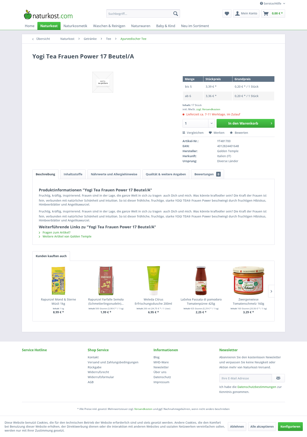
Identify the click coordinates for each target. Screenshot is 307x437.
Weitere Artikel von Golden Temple (66, 236)
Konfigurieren (290, 426)
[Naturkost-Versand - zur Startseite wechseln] (48, 14)
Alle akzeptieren (262, 426)
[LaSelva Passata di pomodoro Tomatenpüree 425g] (201, 280)
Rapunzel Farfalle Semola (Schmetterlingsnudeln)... (106, 301)
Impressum (161, 382)
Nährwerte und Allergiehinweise (114, 174)
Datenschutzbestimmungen (256, 387)
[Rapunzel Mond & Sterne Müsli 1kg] (58, 280)
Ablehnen (237, 426)
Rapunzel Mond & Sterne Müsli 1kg (58, 301)
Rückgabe (94, 367)
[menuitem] (143, 13)
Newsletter (161, 367)
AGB (91, 382)
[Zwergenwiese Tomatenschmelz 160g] (248, 280)
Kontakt (93, 357)
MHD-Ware (161, 362)
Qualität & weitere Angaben (166, 174)
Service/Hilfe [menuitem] (272, 3)
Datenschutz (162, 377)
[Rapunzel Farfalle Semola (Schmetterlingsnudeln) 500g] (106, 280)
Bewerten (241, 133)
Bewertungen (206, 174)
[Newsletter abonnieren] (278, 378)
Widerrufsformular (101, 377)
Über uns (160, 372)
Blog (157, 357)
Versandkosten (143, 409)
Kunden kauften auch (51, 256)
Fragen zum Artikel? (56, 232)
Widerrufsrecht (98, 372)
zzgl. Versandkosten (208, 109)
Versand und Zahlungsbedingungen (113, 362)
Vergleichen (195, 133)
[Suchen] (175, 13)
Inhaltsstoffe (73, 174)
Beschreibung (45, 174)
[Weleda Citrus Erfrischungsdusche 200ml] (153, 280)
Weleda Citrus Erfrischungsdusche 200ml (153, 301)
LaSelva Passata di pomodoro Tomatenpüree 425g (201, 301)
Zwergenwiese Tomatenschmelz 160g (248, 301)
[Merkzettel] (226, 13)
